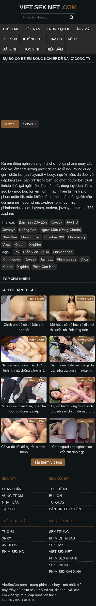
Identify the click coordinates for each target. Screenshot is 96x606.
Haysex (56, 222)
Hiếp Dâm (55, 49)
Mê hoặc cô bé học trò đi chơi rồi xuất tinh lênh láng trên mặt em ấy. (72, 327)
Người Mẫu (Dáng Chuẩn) (61, 230)
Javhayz (8, 230)
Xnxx (6, 538)
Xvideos (9, 545)
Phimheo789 (54, 237)
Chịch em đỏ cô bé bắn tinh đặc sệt (24, 327)
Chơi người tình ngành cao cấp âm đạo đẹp (72, 449)
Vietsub (9, 39)
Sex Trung (59, 532)
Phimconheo (30, 237)
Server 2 (29, 124)
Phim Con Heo (44, 267)
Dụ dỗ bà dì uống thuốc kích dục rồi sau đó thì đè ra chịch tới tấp (72, 409)
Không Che (33, 39)
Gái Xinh (9, 49)
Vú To (73, 39)
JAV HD (56, 39)
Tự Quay (56, 502)
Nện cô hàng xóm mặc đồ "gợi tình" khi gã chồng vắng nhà (24, 367)
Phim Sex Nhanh (63, 558)
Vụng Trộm (12, 496)
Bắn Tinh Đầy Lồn (33, 222)
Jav (16, 252)
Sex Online (59, 565)
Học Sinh (32, 49)
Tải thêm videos (48, 462)
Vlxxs (6, 244)
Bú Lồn (55, 496)
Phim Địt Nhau (62, 538)
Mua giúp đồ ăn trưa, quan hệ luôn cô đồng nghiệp (24, 408)
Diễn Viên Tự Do (36, 252)
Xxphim (35, 244)
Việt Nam (32, 29)
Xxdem (20, 244)
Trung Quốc (58, 29)
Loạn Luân (11, 489)
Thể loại (10, 29)
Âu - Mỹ (83, 29)
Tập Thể (9, 509)
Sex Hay (56, 545)
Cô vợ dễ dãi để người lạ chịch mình (24, 449)
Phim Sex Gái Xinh (65, 571)
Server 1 (10, 124)
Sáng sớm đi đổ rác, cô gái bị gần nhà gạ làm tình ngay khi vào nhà (72, 368)
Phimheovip (77, 237)
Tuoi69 (8, 532)
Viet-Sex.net (60, 552)
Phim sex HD (13, 552)
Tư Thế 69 (58, 489)
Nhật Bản (9, 237)
